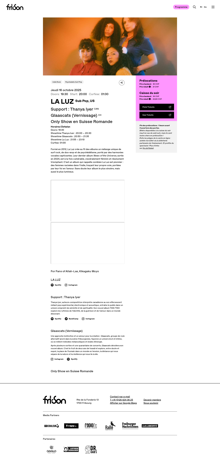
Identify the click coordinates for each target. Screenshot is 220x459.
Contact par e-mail (120, 396)
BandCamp (73, 319)
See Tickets (147, 115)
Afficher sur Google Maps (123, 403)
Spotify (58, 285)
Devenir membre (152, 399)
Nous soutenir (151, 403)
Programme (181, 7)
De (205, 7)
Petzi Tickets (148, 107)
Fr (201, 7)
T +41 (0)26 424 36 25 (121, 399)
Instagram (72, 285)
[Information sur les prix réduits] (150, 87)
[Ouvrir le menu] (213, 7)
